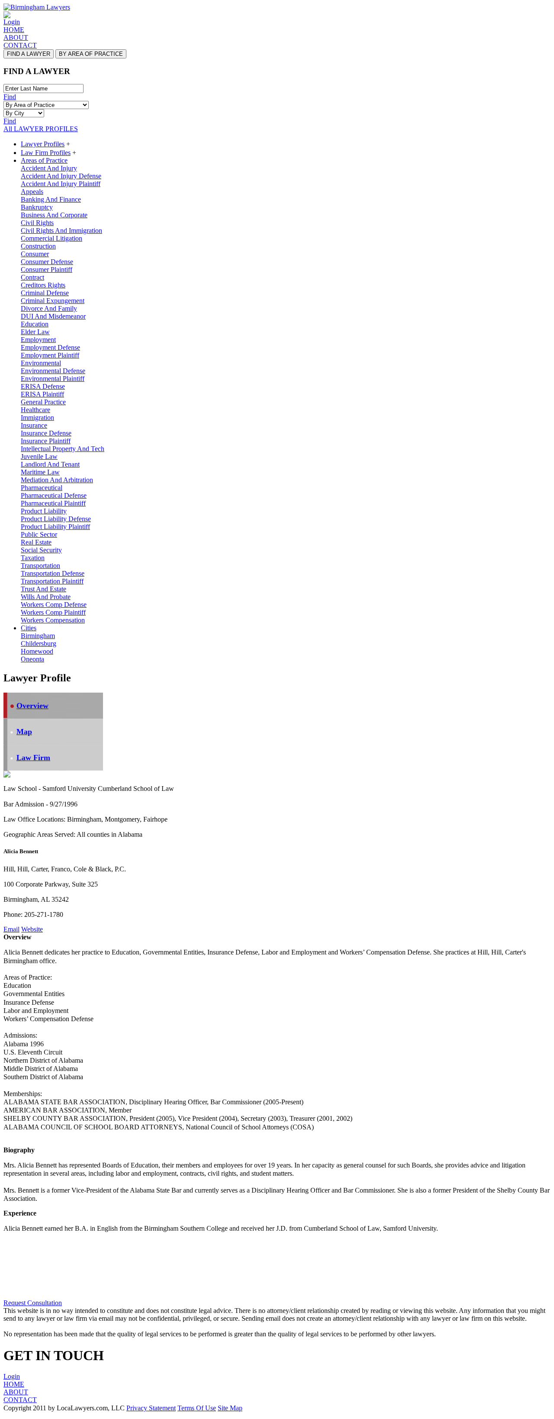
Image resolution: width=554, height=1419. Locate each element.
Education (34, 324)
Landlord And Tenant (50, 464)
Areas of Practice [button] (44, 160)
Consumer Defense (47, 261)
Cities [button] (28, 628)
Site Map (230, 1408)
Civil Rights (37, 222)
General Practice (43, 402)
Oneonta (32, 659)
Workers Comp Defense (54, 604)
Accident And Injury (49, 168)
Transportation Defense (52, 573)
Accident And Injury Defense (61, 176)
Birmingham (38, 635)
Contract (32, 277)
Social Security (41, 550)
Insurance (34, 425)
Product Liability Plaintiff (55, 526)
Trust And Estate (43, 589)
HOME (13, 29)
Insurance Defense (46, 433)
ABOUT (15, 37)
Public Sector (39, 534)
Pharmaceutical (41, 487)
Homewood (37, 651)
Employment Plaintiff (50, 355)
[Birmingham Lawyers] (36, 7)
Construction (38, 246)
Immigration (37, 417)
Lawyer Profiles (42, 144)
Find (9, 96)
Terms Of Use (196, 1408)
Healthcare (35, 409)
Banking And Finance (51, 199)
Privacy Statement (151, 1408)
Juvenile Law (39, 456)
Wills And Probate (46, 596)
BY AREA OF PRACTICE (91, 54)
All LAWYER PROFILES (40, 128)
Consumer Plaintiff (46, 269)
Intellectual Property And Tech (62, 448)
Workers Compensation (53, 620)
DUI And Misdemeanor (53, 316)
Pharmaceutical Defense (54, 495)
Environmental (41, 363)
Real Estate (36, 542)
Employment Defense (50, 347)
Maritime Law (40, 472)
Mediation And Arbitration (57, 480)
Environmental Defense (53, 370)
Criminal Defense (45, 293)
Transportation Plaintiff (52, 581)
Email (11, 929)
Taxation (33, 557)
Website (32, 929)
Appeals (32, 191)
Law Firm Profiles (46, 152)
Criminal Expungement (52, 300)
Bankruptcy (37, 207)
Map (24, 731)
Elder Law (35, 331)
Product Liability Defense (56, 518)
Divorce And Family (49, 308)
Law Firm (33, 757)
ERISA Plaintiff (42, 394)
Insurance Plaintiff (46, 441)
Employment (38, 339)
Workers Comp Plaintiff (53, 612)
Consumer (35, 254)
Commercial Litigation (51, 238)
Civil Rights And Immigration (61, 230)
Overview (32, 705)
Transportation (40, 565)
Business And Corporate (54, 215)
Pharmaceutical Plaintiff (53, 503)
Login (11, 22)
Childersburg (38, 643)
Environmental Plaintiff (52, 378)
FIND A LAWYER (28, 54)
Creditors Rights (43, 285)
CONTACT (20, 45)
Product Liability (44, 511)
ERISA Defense (43, 386)
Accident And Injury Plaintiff (60, 183)
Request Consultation (32, 1302)
